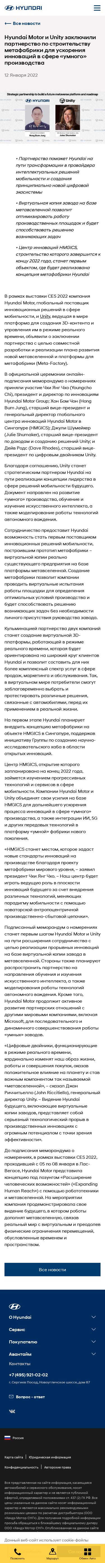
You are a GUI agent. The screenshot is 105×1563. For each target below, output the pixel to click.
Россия (18, 1438)
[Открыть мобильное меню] (97, 8)
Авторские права (57, 1467)
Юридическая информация (50, 1457)
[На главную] (23, 8)
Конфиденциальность (21, 1467)
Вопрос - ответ (30, 1396)
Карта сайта (13, 1457)
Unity (45, 316)
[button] (14, 1307)
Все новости (26, 23)
